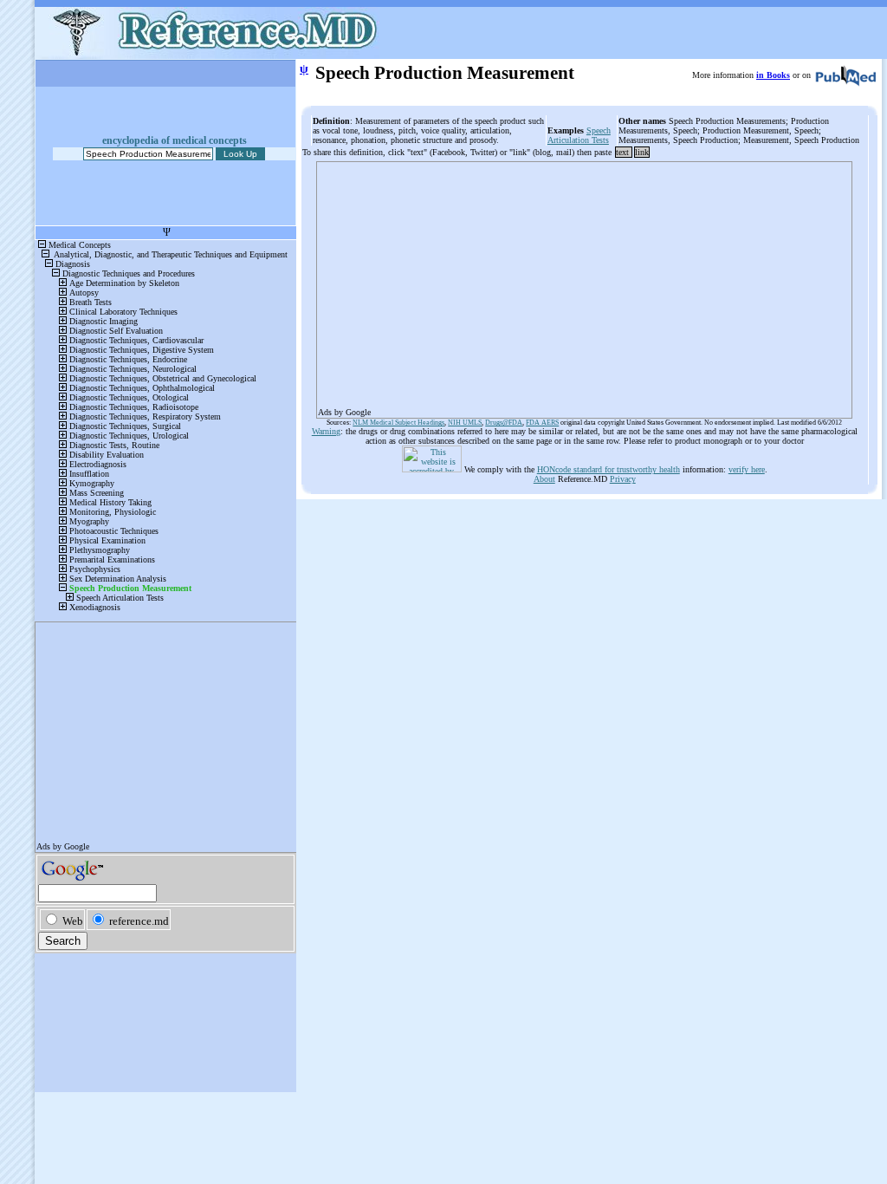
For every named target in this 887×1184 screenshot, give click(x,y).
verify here (746, 469)
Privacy (623, 479)
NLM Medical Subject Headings (398, 422)
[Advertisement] (584, 284)
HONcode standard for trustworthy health (608, 469)
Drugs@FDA (503, 422)
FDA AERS (542, 422)
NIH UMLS (465, 422)
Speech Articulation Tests (579, 135)
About (544, 479)
